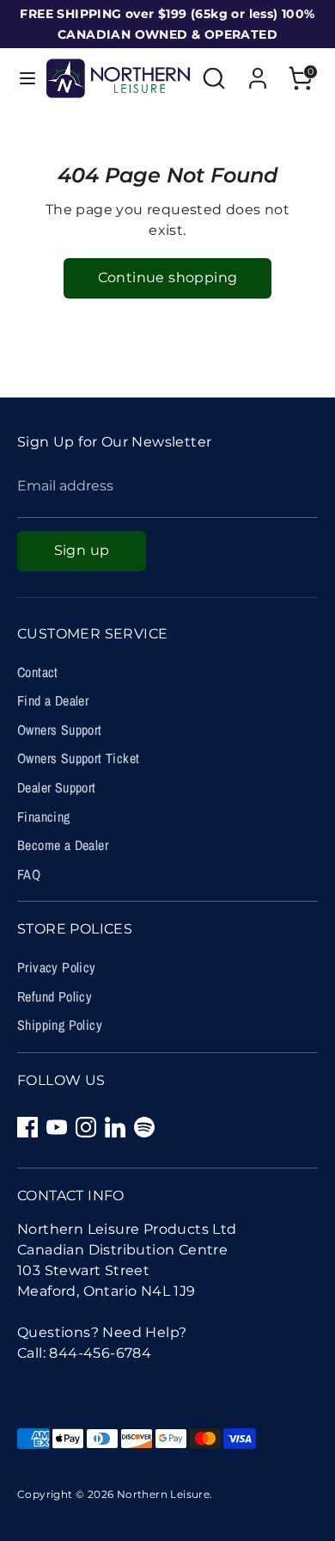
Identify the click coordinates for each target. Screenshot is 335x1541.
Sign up (82, 550)
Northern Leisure (163, 1494)
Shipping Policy (59, 1024)
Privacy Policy (56, 967)
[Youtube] (56, 1127)
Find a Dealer (52, 700)
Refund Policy (54, 996)
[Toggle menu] (23, 78)
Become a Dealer (62, 844)
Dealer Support (56, 787)
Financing (43, 816)
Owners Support (59, 729)
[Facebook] (27, 1127)
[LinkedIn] (115, 1127)
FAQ (28, 874)
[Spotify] (144, 1127)
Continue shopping (168, 277)
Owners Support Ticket (78, 758)
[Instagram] (86, 1127)
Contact (37, 672)
